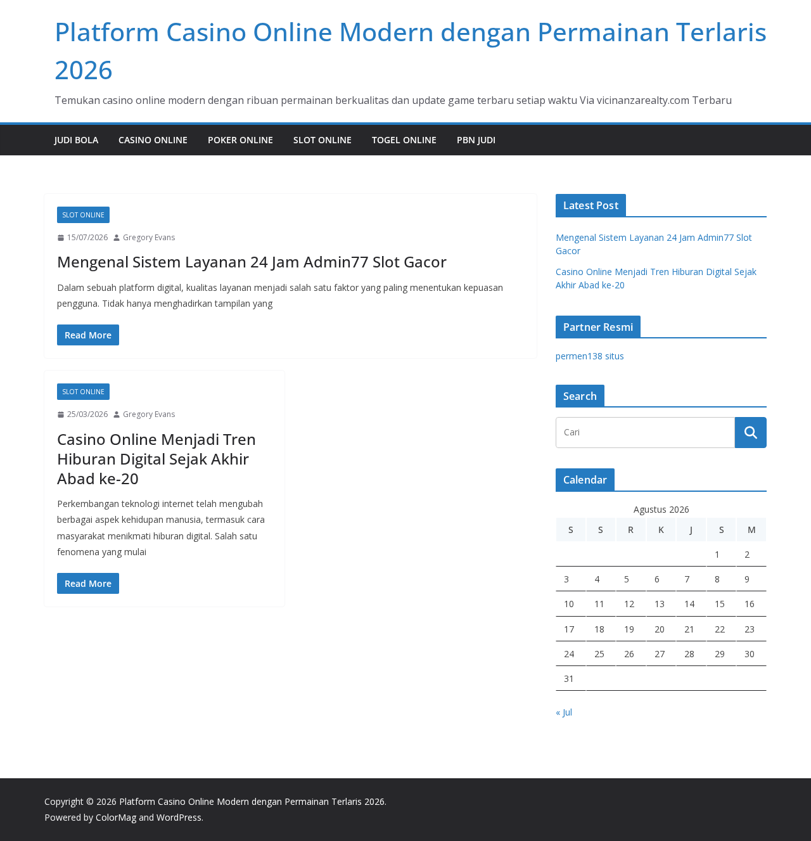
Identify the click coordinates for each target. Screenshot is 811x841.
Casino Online (153, 140)
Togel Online (404, 140)
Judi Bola (76, 140)
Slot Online (322, 140)
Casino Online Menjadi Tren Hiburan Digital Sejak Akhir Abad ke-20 (156, 458)
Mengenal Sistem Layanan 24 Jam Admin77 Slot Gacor (252, 261)
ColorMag (116, 817)
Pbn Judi (476, 140)
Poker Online (240, 140)
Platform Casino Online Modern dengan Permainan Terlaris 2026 (252, 801)
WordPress (178, 817)
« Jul (564, 712)
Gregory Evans (149, 237)
